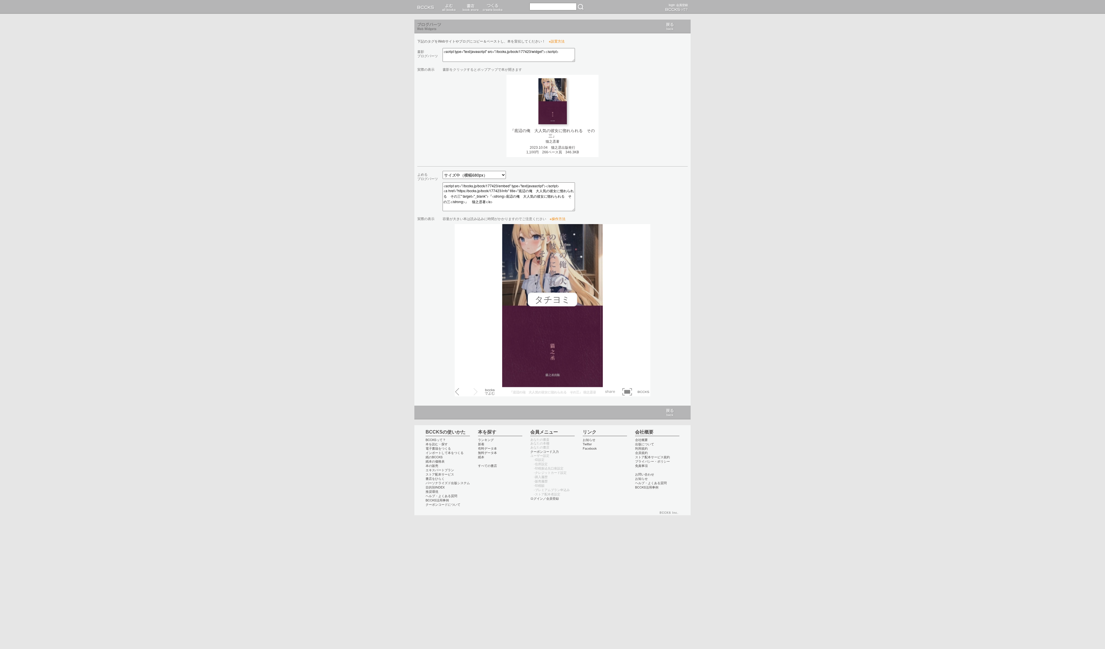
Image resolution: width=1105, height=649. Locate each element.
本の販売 (432, 465)
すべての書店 (487, 465)
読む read (449, 7)
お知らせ (589, 439)
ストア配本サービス (440, 474)
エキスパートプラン (440, 469)
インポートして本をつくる (445, 452)
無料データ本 (487, 452)
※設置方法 (557, 41)
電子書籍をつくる (438, 448)
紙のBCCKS (434, 457)
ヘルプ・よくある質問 (441, 495)
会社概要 (641, 439)
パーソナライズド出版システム (448, 482)
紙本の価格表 (435, 461)
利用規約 (641, 448)
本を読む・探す (437, 444)
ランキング (486, 439)
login (672, 5)
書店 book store (470, 7)
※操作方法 (557, 218)
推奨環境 (432, 491)
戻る (670, 26)
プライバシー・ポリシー (652, 461)
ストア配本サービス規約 (652, 457)
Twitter (587, 444)
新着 (481, 444)
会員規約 (641, 452)
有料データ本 (487, 448)
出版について (644, 444)
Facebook (590, 448)
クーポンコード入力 (544, 451)
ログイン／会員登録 (544, 498)
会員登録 (682, 5)
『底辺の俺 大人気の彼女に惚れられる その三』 (552, 133)
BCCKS (426, 7)
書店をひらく (435, 478)
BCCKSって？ (436, 439)
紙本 (481, 457)
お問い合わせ (644, 474)
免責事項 (641, 465)
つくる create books (492, 7)
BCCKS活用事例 (437, 500)
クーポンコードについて (443, 504)
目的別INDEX (435, 487)
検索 (581, 7)
